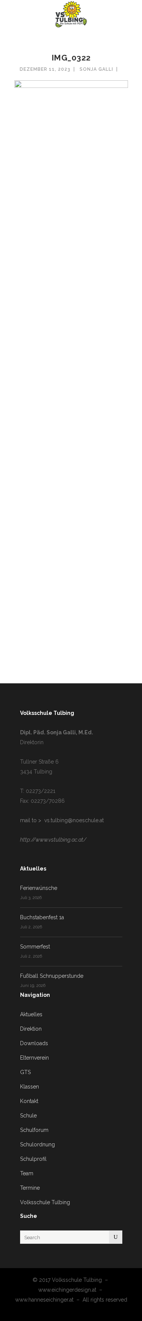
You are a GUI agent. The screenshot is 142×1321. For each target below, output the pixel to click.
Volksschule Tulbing (45, 1202)
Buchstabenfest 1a (42, 917)
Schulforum (34, 1130)
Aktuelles (31, 1014)
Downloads (34, 1043)
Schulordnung (37, 1144)
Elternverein (34, 1058)
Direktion (31, 1029)
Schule (28, 1116)
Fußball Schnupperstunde (51, 976)
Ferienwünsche (38, 888)
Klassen (29, 1087)
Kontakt (29, 1101)
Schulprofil (33, 1159)
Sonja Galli (96, 69)
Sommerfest (35, 947)
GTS (25, 1072)
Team (26, 1173)
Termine (30, 1188)
